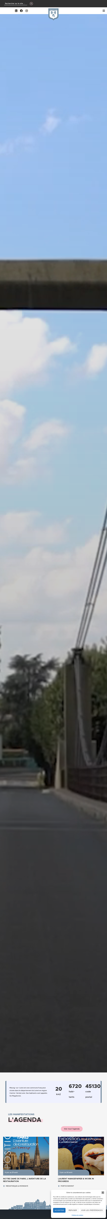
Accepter (59, 1210)
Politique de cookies (77, 1215)
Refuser (73, 1210)
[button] (103, 1193)
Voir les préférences (92, 1210)
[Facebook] (21, 11)
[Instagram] (27, 11)
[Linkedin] (16, 11)
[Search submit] (31, 3)
